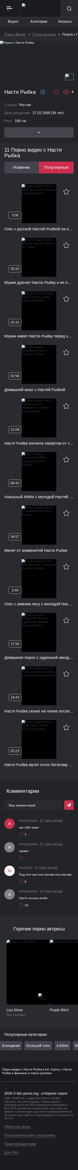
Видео (13, 21)
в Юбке (62, 1046)
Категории (39, 21)
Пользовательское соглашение (29, 1135)
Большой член (38, 1046)
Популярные (56, 167)
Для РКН (11, 1152)
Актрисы (65, 21)
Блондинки (11, 1046)
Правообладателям (20, 1144)
